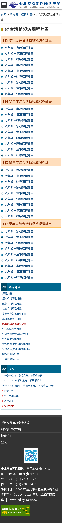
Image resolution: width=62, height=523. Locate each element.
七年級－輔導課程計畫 (19, 59)
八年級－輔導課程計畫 (19, 76)
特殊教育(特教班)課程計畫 (16, 344)
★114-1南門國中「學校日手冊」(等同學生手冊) (28, 385)
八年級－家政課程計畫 (19, 65)
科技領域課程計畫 (12, 329)
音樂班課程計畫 (10, 359)
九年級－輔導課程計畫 (19, 94)
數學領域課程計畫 (12, 303)
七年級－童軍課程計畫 (19, 53)
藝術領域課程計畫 (12, 318)
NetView (31, 500)
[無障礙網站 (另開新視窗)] (31, 510)
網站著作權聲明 (11, 429)
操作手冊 (6, 435)
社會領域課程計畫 (12, 308)
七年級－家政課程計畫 (19, 47)
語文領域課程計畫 (12, 298)
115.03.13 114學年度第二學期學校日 (22, 380)
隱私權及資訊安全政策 (15, 423)
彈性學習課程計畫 (12, 339)
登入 (4, 442)
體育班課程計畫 (10, 354)
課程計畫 (7, 293)
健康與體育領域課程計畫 (15, 333)
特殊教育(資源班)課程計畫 (16, 349)
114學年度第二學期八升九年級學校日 (22, 375)
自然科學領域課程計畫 (14, 313)
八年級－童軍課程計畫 (19, 71)
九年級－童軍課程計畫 (19, 88)
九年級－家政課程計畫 (19, 82)
